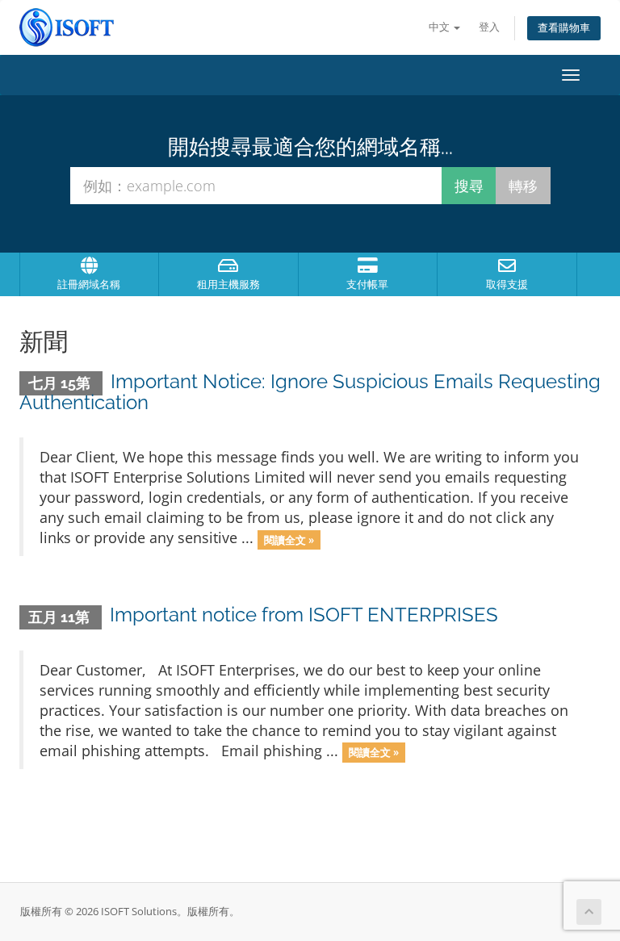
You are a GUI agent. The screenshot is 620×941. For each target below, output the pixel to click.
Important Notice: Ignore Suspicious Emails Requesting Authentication (310, 392)
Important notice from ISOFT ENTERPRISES (304, 614)
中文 (440, 27)
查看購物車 (564, 28)
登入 (489, 27)
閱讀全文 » (289, 539)
